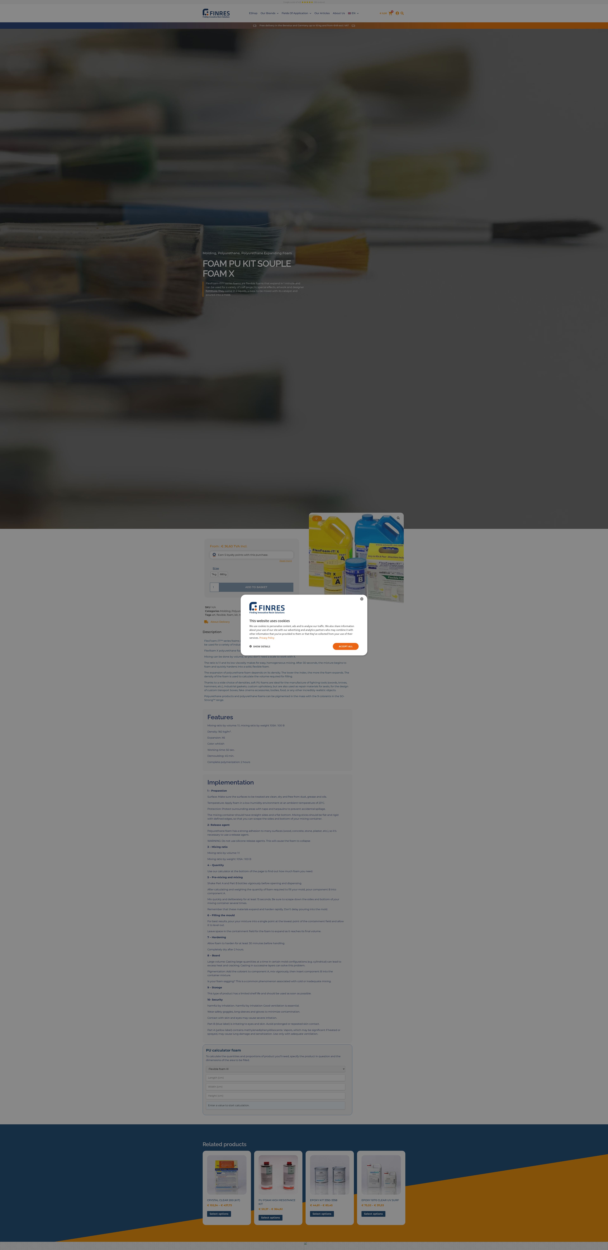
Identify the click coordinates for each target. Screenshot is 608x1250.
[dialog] (304, 625)
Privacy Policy (266, 637)
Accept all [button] (346, 646)
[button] (259, 646)
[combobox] (361, 598)
